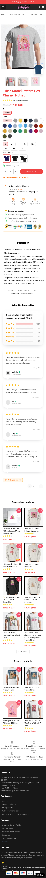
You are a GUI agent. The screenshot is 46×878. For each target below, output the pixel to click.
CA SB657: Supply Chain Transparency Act (17, 814)
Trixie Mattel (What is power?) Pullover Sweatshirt (32, 599)
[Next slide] (41, 46)
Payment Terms (7, 828)
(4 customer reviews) (21, 100)
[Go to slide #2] (23, 81)
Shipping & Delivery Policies (11, 825)
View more (23, 652)
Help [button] (41, 875)
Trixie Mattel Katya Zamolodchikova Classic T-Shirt (12, 635)
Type (4, 109)
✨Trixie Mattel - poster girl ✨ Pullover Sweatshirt (11, 599)
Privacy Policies (7, 808)
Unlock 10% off (5, 867)
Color (5, 117)
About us (5, 801)
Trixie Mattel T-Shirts (34, 14)
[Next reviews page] (41, 486)
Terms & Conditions (9, 804)
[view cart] (42, 7)
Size (4, 140)
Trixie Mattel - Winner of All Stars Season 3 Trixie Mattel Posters (11, 531)
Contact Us (6, 835)
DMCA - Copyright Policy (10, 811)
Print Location (8, 153)
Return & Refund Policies (11, 832)
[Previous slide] (4, 46)
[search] (39, 7)
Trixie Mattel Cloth (16, 14)
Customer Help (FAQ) (9, 838)
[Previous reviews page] (29, 486)
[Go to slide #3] (35, 81)
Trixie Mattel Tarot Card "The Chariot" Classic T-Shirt (32, 723)
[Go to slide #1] (10, 81)
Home (3, 14)
